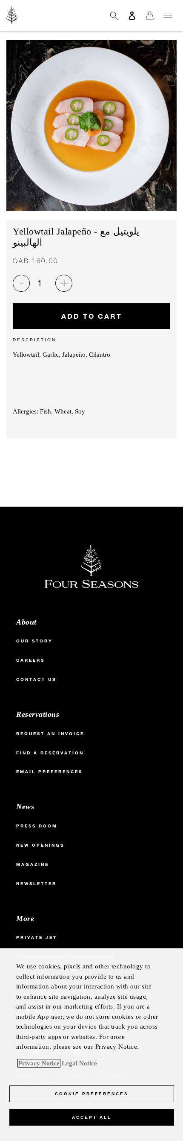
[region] (91, 1044)
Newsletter (36, 883)
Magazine (32, 864)
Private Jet (36, 937)
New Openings (40, 845)
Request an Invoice (50, 733)
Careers (30, 660)
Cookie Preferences (92, 1093)
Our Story (34, 641)
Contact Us (36, 679)
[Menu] (168, 15)
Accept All (92, 1117)
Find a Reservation (50, 753)
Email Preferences (49, 771)
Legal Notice (79, 1063)
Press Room (36, 826)
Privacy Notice (39, 1063)
